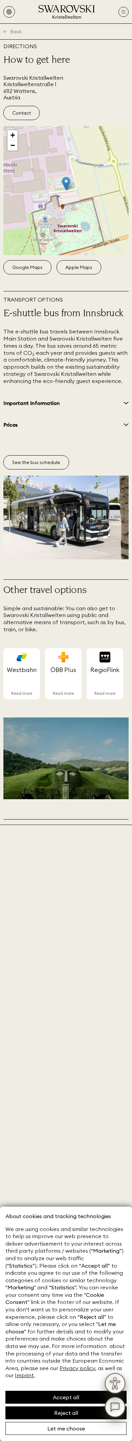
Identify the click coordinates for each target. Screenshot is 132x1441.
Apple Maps (78, 267)
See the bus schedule (36, 462)
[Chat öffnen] (115, 1407)
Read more (21, 693)
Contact (21, 113)
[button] (66, 184)
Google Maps (27, 267)
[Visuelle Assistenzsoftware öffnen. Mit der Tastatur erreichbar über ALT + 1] (115, 1383)
